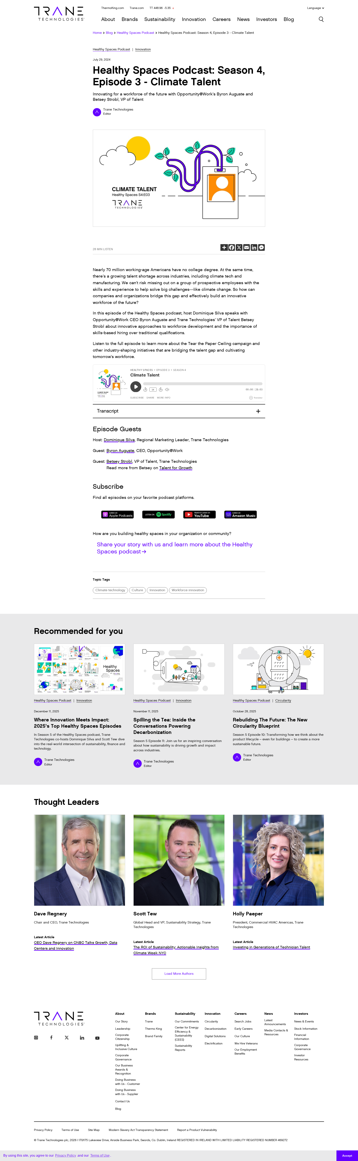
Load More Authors (179, 974)
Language (314, 8)
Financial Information (301, 1037)
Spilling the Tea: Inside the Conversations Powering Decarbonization (164, 726)
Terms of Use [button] (100, 1155)
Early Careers (244, 1029)
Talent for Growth (175, 468)
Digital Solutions (215, 1036)
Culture (137, 590)
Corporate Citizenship (122, 1037)
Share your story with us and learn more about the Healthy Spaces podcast (175, 548)
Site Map (94, 1130)
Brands (130, 19)
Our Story (121, 1021)
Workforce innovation (188, 590)
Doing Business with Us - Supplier (126, 1092)
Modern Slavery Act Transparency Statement (138, 1130)
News (243, 19)
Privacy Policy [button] (65, 1155)
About (108, 19)
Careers (222, 19)
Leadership (122, 1029)
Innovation (194, 19)
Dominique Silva (119, 440)
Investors (266, 19)
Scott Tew (145, 914)
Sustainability (159, 19)
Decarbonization (215, 1029)
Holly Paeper (248, 914)
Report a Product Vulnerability (197, 1130)
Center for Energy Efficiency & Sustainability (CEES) (186, 1034)
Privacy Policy (43, 1130)
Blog (289, 19)
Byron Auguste (120, 450)
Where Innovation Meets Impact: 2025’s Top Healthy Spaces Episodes (77, 723)
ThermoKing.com (112, 8)
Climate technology (110, 590)
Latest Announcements (275, 1022)
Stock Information (305, 1029)
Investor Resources (301, 1057)
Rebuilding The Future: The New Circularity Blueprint (270, 723)
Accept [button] (347, 1155)
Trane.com (137, 8)
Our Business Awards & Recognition (124, 1070)
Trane (149, 1021)
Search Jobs (243, 1021)
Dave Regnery (50, 914)
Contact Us (122, 1101)
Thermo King (153, 1029)
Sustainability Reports (183, 1048)
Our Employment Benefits (246, 1052)
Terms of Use (70, 1130)
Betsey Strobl (119, 461)
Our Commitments (187, 1021)
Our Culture (242, 1036)
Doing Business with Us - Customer (127, 1082)
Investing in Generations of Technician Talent (271, 947)
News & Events (304, 1021)
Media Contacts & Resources (276, 1032)
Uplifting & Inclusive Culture (126, 1047)
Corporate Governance (123, 1057)
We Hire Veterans (246, 1043)
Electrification (214, 1043)
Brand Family (153, 1036)
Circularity (283, 700)
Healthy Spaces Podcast (111, 49)
